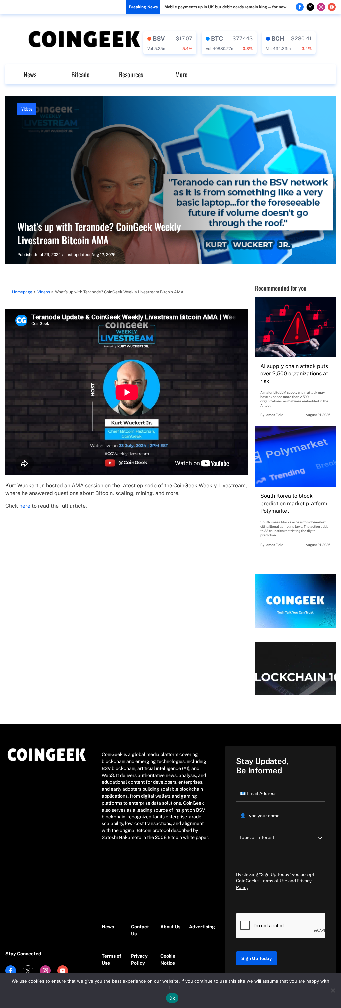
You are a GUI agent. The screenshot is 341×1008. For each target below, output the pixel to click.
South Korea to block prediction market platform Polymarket (293, 503)
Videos (26, 108)
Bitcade (80, 74)
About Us (170, 926)
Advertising (200, 926)
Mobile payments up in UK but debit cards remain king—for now (225, 7)
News (30, 74)
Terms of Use (111, 959)
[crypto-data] (169, 42)
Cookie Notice (167, 959)
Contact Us (140, 930)
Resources (131, 74)
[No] (332, 990)
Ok (172, 998)
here (24, 506)
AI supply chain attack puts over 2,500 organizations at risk (294, 373)
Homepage (22, 292)
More (181, 74)
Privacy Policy (139, 959)
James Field (274, 415)
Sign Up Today (256, 958)
